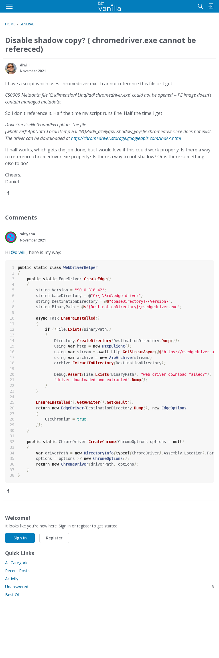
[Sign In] (211, 6)
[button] (11, 68)
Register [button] (54, 538)
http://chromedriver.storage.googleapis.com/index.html (126, 138)
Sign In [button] (20, 538)
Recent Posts (17, 570)
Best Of (12, 594)
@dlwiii (18, 252)
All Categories (18, 562)
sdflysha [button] (27, 233)
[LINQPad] (109, 6)
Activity (11, 578)
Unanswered (109, 586)
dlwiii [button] (25, 65)
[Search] (200, 6)
